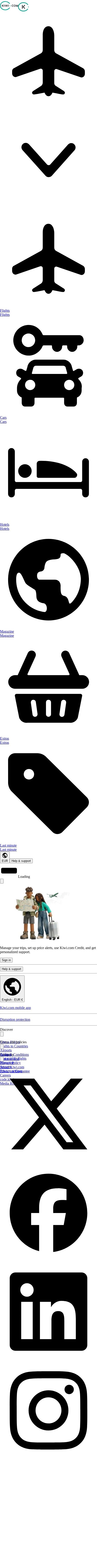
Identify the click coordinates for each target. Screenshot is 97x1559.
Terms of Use (9, 1059)
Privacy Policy (10, 1063)
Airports (6, 1050)
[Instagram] (48, 1458)
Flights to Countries (14, 1046)
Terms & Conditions (14, 1054)
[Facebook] (48, 1260)
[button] (48, 111)
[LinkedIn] (48, 1359)
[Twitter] (48, 1162)
